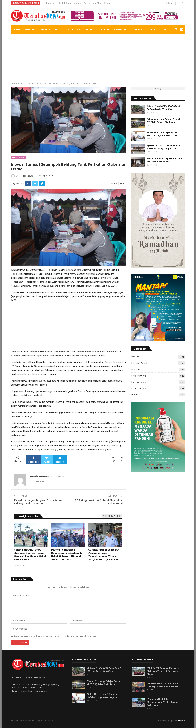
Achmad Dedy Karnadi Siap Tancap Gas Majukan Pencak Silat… (163, 686)
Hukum (58, 29)
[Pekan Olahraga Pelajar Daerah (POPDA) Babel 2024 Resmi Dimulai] (138, 123)
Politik (105, 29)
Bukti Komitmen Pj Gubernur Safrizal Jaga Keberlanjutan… (163, 134)
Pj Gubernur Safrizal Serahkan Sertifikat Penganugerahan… (163, 147)
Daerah (43, 29)
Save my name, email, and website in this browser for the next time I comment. (55, 635)
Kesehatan (120, 29)
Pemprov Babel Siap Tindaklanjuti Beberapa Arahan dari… (165, 160)
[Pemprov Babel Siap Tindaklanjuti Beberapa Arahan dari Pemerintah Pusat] (138, 162)
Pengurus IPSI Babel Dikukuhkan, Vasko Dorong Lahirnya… (162, 702)
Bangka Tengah (139, 381)
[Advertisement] (98, 56)
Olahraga (138, 29)
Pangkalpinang (139, 375)
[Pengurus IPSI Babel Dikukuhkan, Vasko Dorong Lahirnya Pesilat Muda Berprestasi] (138, 702)
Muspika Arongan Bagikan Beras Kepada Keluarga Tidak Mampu (39, 502)
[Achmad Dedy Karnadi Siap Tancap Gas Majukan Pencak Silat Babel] (138, 687)
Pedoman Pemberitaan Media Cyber (91, 3)
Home (16, 29)
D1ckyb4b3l (179, 720)
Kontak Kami (65, 3)
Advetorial (74, 29)
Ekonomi (91, 29)
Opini (152, 29)
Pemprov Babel (18, 157)
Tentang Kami (49, 3)
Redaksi (29, 29)
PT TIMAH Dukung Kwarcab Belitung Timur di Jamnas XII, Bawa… (164, 671)
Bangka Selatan (139, 388)
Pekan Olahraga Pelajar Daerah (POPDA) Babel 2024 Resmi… (164, 121)
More (163, 29)
